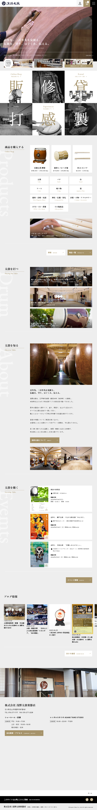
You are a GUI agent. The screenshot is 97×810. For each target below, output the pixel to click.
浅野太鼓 (11, 3)
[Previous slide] (2, 620)
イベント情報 (75, 580)
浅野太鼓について (41, 440)
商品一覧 (76, 253)
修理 (52, 253)
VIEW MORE (89, 55)
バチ (59, 180)
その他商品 (59, 207)
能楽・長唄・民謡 (39, 198)
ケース (39, 189)
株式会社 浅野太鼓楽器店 (15, 806)
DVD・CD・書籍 (39, 207)
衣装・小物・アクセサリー (80, 198)
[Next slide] (94, 620)
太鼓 (39, 180)
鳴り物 (59, 189)
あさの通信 (75, 654)
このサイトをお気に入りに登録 (22, 800)
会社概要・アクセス (20, 733)
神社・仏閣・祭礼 (59, 198)
